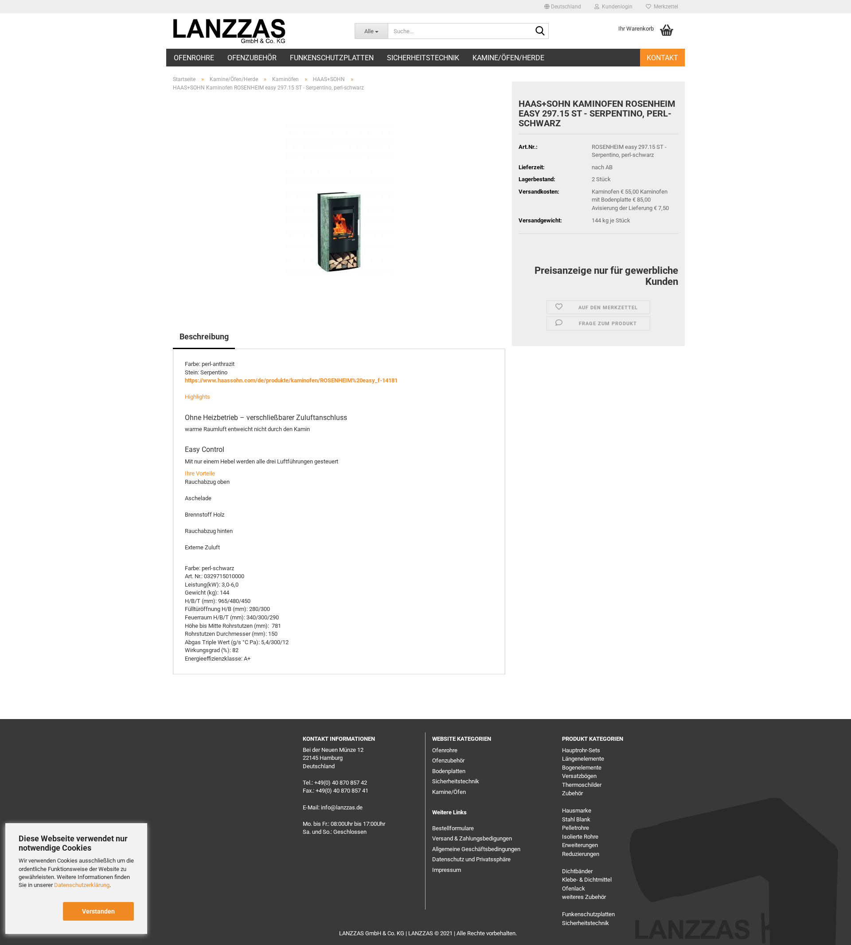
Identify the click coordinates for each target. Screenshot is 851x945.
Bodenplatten (448, 771)
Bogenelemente (581, 767)
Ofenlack (573, 888)
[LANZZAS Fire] (231, 31)
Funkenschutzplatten (332, 58)
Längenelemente (583, 758)
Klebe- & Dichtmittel (587, 879)
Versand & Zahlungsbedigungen (472, 838)
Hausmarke (576, 810)
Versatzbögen (579, 776)
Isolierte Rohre (580, 836)
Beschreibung (204, 336)
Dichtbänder (577, 871)
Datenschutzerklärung (81, 885)
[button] (563, 6)
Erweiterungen (580, 845)
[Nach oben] (826, 931)
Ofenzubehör (252, 58)
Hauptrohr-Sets (581, 750)
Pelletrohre (575, 827)
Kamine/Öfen (449, 792)
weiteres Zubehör (584, 897)
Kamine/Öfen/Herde (508, 58)
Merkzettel (664, 7)
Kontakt (662, 58)
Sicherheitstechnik (423, 58)
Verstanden (98, 911)
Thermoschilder (581, 785)
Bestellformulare (453, 828)
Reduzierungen (580, 854)
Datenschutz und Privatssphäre (471, 859)
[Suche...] (540, 31)
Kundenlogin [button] (615, 7)
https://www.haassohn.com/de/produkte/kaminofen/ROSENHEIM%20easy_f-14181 (291, 380)
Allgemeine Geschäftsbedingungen (476, 849)
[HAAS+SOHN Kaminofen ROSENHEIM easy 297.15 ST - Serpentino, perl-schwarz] (339, 197)
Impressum (446, 870)
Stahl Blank (576, 819)
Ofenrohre (194, 58)
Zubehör (572, 793)
